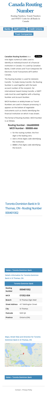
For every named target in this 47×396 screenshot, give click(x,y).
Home (8, 270)
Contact (18, 390)
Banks (7, 29)
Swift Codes (20, 29)
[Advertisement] (24, 47)
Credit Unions (36, 29)
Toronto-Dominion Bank (22, 270)
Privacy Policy (27, 390)
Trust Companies (23, 34)
